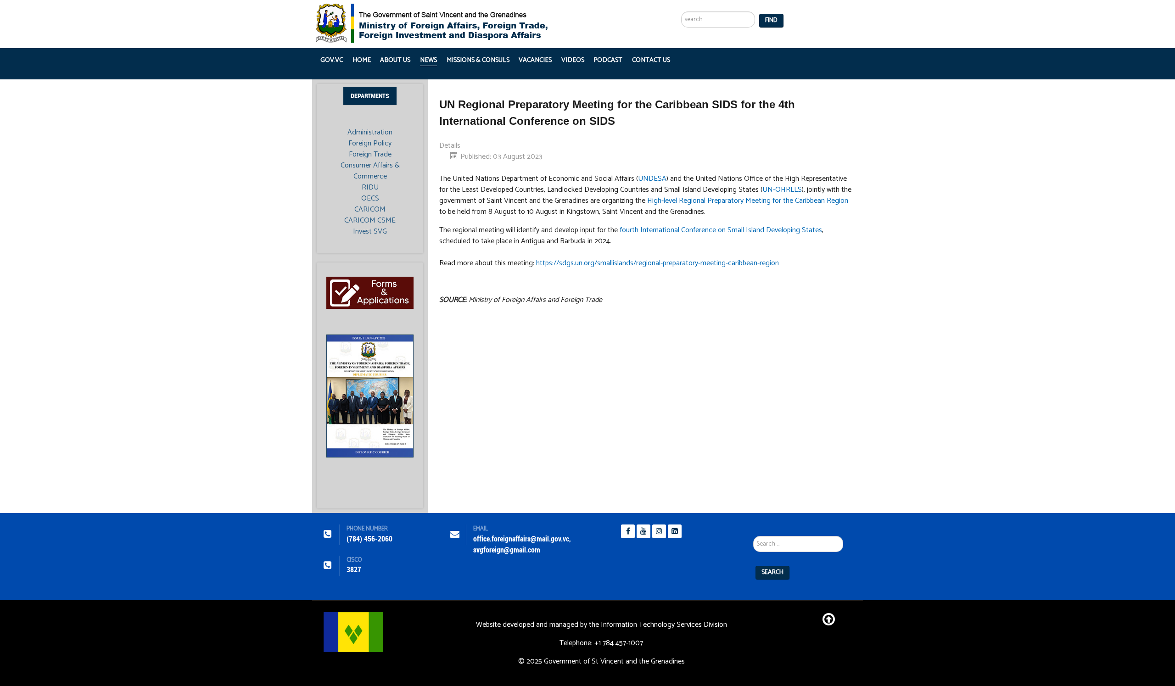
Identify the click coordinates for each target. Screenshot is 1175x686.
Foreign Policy (370, 143)
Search (772, 572)
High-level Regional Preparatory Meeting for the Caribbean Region (747, 201)
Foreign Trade (370, 154)
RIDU (370, 187)
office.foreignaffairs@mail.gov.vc (521, 539)
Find (771, 20)
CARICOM (370, 209)
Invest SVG (370, 231)
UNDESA (652, 179)
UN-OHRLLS (782, 190)
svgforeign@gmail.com (506, 550)
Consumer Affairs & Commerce (370, 171)
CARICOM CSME (370, 220)
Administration (369, 132)
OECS (370, 198)
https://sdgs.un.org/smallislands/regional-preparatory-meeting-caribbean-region (657, 263)
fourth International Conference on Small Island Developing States (721, 230)
